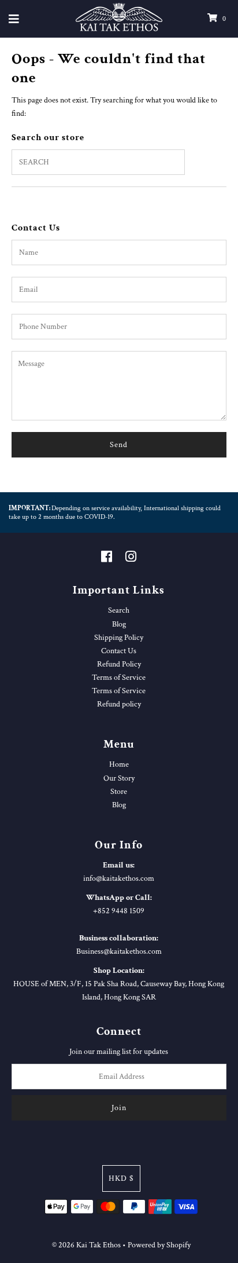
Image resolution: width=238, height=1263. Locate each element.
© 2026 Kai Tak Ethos (86, 1244)
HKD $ (121, 1178)
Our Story (119, 778)
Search (118, 610)
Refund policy (119, 703)
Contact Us (118, 650)
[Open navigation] (14, 19)
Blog (119, 623)
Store (118, 791)
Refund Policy (119, 663)
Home (119, 764)
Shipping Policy (118, 637)
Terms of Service (119, 677)
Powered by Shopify (159, 1244)
